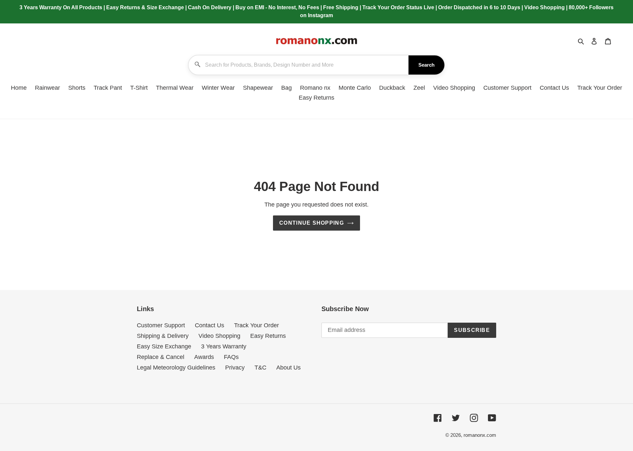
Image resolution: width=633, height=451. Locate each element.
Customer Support (161, 325)
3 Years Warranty (223, 346)
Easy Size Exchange (164, 346)
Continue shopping (311, 223)
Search (426, 65)
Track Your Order (256, 325)
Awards (204, 357)
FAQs (231, 357)
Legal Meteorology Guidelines (176, 367)
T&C (260, 367)
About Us (288, 367)
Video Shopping (219, 336)
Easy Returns (268, 336)
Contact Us (209, 325)
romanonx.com (480, 435)
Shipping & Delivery (163, 336)
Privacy (235, 367)
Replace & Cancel (160, 357)
